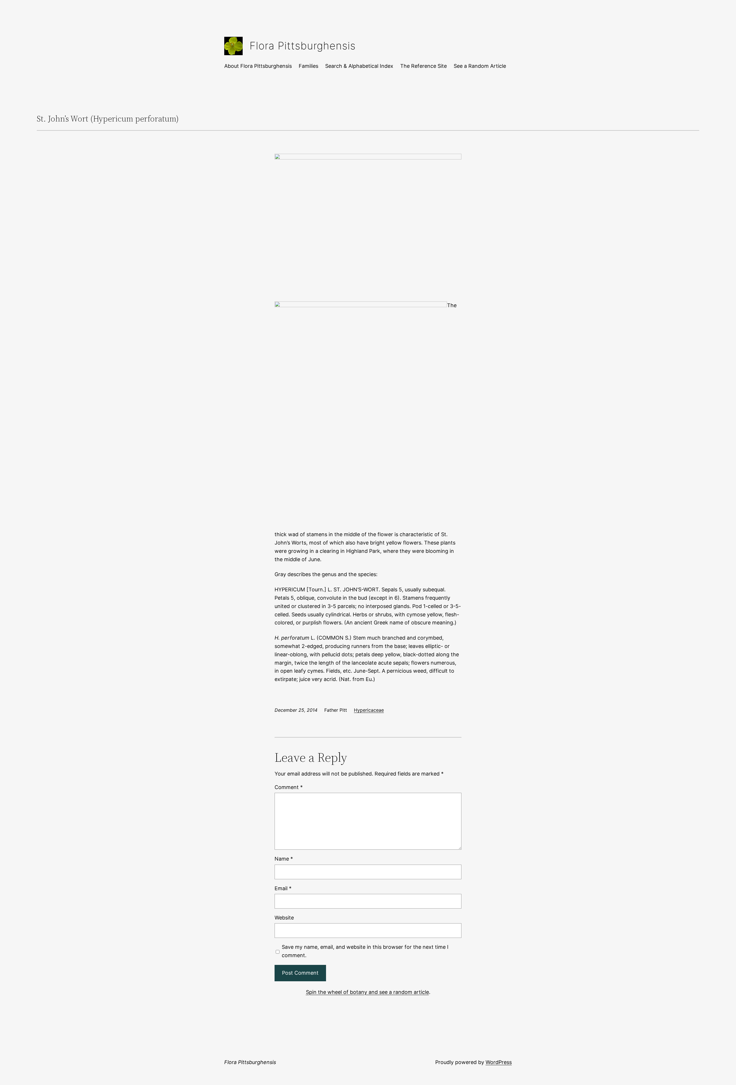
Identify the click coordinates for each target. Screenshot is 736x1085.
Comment (289, 787)
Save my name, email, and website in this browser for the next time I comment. (365, 951)
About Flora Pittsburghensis (258, 66)
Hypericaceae (369, 710)
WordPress (499, 1062)
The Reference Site (423, 66)
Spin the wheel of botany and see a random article (367, 992)
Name (284, 859)
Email (283, 888)
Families (308, 66)
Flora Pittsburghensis (303, 45)
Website (284, 918)
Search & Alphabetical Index (359, 66)
